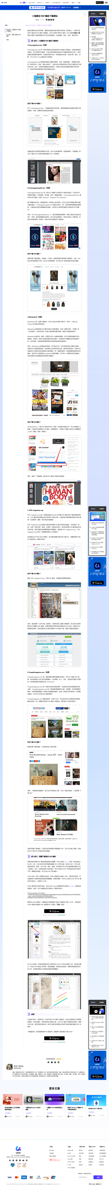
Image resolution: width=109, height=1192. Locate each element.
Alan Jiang (18, 1066)
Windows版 (70, 1150)
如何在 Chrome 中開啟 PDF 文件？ (97, 547)
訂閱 (98, 1177)
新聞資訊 (91, 1162)
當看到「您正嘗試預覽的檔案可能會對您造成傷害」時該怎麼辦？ (98, 44)
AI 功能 (71, 886)
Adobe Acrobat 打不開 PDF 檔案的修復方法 (97, 49)
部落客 (90, 1165)
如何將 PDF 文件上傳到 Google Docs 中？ (97, 543)
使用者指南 (102, 1150)
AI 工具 (69, 1165)
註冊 (106, 2)
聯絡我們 (101, 1162)
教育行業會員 (52, 1156)
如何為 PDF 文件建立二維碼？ (98, 1041)
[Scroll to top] (105, 1188)
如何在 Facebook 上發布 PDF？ (98, 1023)
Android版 (70, 1159)
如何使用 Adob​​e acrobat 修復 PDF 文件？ (98, 1046)
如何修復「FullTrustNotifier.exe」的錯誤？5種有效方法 (98, 38)
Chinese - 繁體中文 (95, 1184)
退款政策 (49, 1184)
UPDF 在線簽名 (71, 1167)
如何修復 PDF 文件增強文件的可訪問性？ (98, 552)
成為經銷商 (91, 1156)
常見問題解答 (102, 1153)
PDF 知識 (32, 25)
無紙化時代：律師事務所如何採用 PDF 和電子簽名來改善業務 (98, 533)
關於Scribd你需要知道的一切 (98, 1027)
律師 (80, 1162)
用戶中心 (101, 1159)
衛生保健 (81, 1153)
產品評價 (91, 1153)
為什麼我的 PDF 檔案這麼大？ (98, 1037)
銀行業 (80, 1150)
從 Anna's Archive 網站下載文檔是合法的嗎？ (98, 538)
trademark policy (55, 1184)
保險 (80, 1159)
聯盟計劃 (91, 1159)
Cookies (44, 1184)
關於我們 (91, 1150)
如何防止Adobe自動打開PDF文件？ (98, 523)
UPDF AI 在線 (71, 1162)
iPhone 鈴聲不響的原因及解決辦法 (98, 28)
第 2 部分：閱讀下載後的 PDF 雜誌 (13, 35)
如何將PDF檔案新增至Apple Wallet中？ (97, 54)
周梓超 (37, 20)
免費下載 (100, 2)
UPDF (5, 2)
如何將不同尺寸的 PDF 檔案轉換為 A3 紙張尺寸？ (98, 33)
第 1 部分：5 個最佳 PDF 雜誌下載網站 (13, 30)
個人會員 (51, 1150)
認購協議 (40, 1184)
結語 (7, 39)
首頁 (27, 25)
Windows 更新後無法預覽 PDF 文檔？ (98, 528)
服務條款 (36, 1184)
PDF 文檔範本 (102, 1156)
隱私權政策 (30, 1184)
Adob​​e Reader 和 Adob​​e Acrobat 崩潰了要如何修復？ (98, 1018)
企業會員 (51, 1153)
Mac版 (69, 1153)
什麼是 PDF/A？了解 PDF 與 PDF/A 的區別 (98, 58)
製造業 (80, 1165)
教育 (80, 1156)
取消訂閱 (101, 1165)
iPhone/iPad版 (71, 1156)
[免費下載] (100, 2)
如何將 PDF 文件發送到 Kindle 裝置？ (97, 1032)
